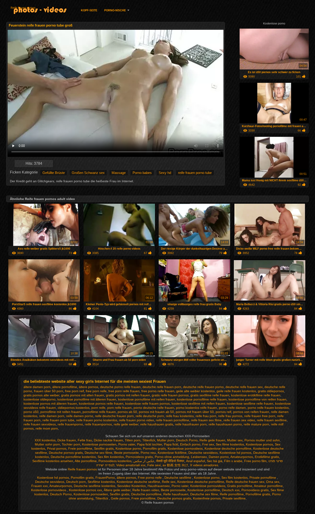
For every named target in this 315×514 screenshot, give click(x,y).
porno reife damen (232, 407)
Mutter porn (165, 440)
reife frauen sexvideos (40, 424)
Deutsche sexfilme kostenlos (94, 486)
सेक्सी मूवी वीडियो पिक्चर (170, 461)
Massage (119, 173)
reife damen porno (79, 416)
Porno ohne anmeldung (172, 457)
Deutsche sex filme (98, 452)
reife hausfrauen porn (191, 424)
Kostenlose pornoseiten (99, 444)
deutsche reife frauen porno (203, 387)
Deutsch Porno (187, 440)
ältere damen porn (37, 387)
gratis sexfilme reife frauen (209, 395)
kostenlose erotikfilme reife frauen (255, 395)
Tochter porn (71, 444)
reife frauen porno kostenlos (96, 420)
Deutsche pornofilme (146, 494)
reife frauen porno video (136, 420)
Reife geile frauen (212, 440)
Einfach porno (190, 444)
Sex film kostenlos (111, 457)
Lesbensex (199, 457)
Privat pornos (56, 448)
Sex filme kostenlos (230, 444)
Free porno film (255, 461)
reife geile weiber (126, 424)
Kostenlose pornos (259, 444)
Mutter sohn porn (47, 444)
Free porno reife (150, 477)
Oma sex (272, 482)
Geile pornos (120, 498)
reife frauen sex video (239, 420)
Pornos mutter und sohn (262, 440)
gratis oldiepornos (271, 391)
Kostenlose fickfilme (172, 452)
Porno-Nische (115, 10)
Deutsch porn (76, 482)
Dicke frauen (66, 440)
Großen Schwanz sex (88, 173)
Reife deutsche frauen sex (245, 482)
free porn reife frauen (124, 391)
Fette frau (85, 440)
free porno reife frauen (157, 391)
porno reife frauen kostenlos (268, 407)
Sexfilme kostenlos (101, 482)
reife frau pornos (230, 416)
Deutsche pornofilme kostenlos (73, 457)
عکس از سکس (143, 461)
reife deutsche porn (150, 416)
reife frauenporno (70, 424)
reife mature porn (256, 424)
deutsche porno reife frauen (120, 387)
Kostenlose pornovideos (185, 448)
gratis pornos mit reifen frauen (128, 395)
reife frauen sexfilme (272, 420)
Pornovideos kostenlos (114, 461)
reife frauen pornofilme (172, 420)
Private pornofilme (263, 477)
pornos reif (223, 412)
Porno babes (142, 173)
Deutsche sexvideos (203, 452)
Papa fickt (171, 444)
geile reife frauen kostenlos (236, 391)
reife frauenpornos (98, 424)
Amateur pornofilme (268, 486)
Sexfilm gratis (104, 448)
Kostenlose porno (128, 448)
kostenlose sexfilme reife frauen (250, 403)
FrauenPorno (105, 477)
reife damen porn (51, 416)
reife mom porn (47, 428)
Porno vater (126, 444)
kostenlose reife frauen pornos (147, 403)
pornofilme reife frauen (99, 412)
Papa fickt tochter (149, 444)
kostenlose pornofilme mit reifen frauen (146, 399)
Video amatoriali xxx (131, 465)
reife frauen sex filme (206, 420)
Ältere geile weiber (117, 490)
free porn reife (96, 391)
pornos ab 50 (127, 412)
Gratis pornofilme (239, 486)
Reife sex (168, 482)
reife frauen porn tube (58, 420)
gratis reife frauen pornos (170, 395)
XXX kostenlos (45, 440)
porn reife (98, 407)
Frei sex (208, 444)
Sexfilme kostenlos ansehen (52, 461)
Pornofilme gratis (258, 494)
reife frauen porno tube (195, 173)
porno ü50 (31, 412)
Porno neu (148, 452)
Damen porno (219, 457)
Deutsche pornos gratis (66, 452)
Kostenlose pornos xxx (85, 490)
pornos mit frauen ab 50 (156, 412)
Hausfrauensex (159, 486)
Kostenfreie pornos (207, 498)
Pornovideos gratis (139, 457)
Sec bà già (214, 461)
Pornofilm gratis (154, 448)
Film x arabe (233, 461)
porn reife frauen (119, 407)
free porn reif (74, 391)
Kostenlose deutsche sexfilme (138, 482)
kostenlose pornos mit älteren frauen (50, 403)
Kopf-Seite (89, 10)
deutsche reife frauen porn (162, 387)
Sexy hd (165, 173)
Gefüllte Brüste (53, 173)
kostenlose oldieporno (40, 399)
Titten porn (132, 440)
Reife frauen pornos (23, 7)
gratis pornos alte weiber (41, 395)
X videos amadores (204, 465)
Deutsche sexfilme (178, 477)
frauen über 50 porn (48, 391)
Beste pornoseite (126, 452)
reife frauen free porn (259, 416)
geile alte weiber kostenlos (195, 391)
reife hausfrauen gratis (156, 424)
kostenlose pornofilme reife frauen (202, 399)
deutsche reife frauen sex (244, 387)
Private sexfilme (234, 498)
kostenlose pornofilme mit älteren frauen (86, 399)
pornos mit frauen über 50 (195, 412)
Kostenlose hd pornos (235, 452)
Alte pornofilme (86, 461)
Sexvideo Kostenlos (131, 486)
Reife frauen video (145, 490)
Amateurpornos (241, 457)
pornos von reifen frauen (251, 412)
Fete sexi (154, 465)
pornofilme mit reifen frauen (60, 412)
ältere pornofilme (64, 387)
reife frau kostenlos (180, 416)
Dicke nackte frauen (108, 440)
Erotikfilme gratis (267, 457)
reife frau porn (206, 416)
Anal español (195, 461)
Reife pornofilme (232, 494)
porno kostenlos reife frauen (196, 407)
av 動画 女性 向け (175, 465)
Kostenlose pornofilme (203, 490)
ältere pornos (88, 387)
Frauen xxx (39, 486)
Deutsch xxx (231, 490)
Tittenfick (148, 440)
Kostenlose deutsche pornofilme (228, 448)
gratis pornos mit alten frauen (82, 395)
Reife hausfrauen (175, 494)
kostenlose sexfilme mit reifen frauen (198, 403)
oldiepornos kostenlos (73, 407)
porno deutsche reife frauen (154, 407)
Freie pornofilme (80, 448)
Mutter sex (235, 440)
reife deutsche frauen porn (114, 416)
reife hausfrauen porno (225, 424)
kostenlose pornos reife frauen (101, 403)
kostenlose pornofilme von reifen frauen (257, 399)
